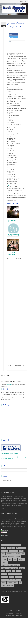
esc (23, 553)
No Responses (18, 365)
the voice (4, 579)
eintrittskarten (10, 553)
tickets (3, 582)
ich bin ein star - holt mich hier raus (10, 565)
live (13, 571)
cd (13, 547)
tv (20, 582)
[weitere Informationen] (20, 37)
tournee (10, 582)
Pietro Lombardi (17, 574)
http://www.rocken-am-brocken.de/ (15, 185)
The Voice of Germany (14, 579)
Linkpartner (19, 613)
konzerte (22, 568)
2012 (13, 545)
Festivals (9, 365)
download (4, 550)
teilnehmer (18, 576)
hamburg (4, 562)
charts (18, 547)
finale (10, 559)
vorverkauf (10, 585)
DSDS (21, 550)
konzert (15, 568)
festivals (4, 559)
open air (4, 574)
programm (4, 576)
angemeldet (9, 384)
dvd (3, 553)
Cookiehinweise (10, 613)
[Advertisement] (17, 312)
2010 (3, 545)
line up (8, 571)
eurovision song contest (8, 556)
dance (23, 547)
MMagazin (9, 369)
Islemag (8, 615)
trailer (15, 582)
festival (18, 556)
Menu (21, 1)
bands (3, 547)
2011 (8, 545)
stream (11, 576)
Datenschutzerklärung (16, 610)
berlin (9, 547)
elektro (18, 553)
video (3, 585)
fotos (15, 559)
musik (18, 571)
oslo (10, 574)
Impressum (6, 610)
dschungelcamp (13, 550)
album (18, 545)
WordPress (19, 615)
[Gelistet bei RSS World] (4, 535)
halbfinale (21, 559)
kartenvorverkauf (6, 568)
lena (3, 571)
